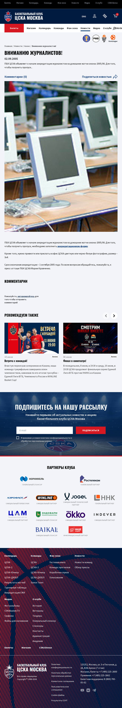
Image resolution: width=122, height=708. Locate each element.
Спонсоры (38, 625)
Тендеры (37, 615)
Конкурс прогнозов (60, 567)
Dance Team (37, 582)
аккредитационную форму (72, 246)
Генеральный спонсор (44, 620)
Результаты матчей (14, 582)
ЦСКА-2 (8, 567)
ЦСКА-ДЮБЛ (11, 577)
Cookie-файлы (57, 695)
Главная (8, 46)
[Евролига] (113, 38)
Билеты (7, 3)
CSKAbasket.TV (12, 610)
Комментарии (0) (15, 76)
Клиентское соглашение (62, 681)
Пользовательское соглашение (60, 688)
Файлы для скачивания (16, 620)
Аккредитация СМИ (14, 592)
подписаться (90, 430)
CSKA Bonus (113, 3)
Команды (48, 3)
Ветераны (38, 610)
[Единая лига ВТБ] (86, 38)
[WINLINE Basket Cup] (104, 38)
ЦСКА (7, 562)
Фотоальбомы (12, 605)
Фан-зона (62, 3)
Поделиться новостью (97, 76)
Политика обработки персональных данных (61, 674)
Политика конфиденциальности (61, 666)
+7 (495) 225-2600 (108, 671)
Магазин (20, 3)
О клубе (99, 3)
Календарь (33, 3)
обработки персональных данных (36, 441)
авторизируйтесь (26, 296)
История (37, 605)
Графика (9, 615)
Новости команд (83, 562)
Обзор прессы (82, 567)
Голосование (56, 577)
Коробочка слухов (59, 572)
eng (84, 16)
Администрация (41, 635)
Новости (75, 3)
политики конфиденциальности (55, 438)
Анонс (27, 46)
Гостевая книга (57, 562)
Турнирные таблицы (15, 587)
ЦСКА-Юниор (11, 572)
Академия (38, 641)
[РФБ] (96, 38)
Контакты (38, 630)
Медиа (87, 3)
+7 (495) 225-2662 (101, 675)
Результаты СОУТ (59, 700)
